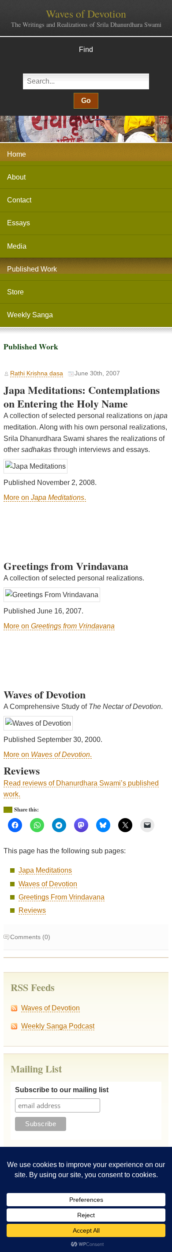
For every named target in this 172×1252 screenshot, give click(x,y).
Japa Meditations (45, 870)
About (16, 177)
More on (59, 626)
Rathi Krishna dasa (36, 373)
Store (15, 292)
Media (16, 246)
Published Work (32, 269)
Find (86, 49)
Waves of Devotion (86, 14)
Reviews (32, 910)
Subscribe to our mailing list (61, 1090)
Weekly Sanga (30, 315)
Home (16, 154)
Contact (19, 200)
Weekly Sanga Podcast (57, 1026)
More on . (45, 497)
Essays (18, 223)
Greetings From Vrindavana (62, 897)
